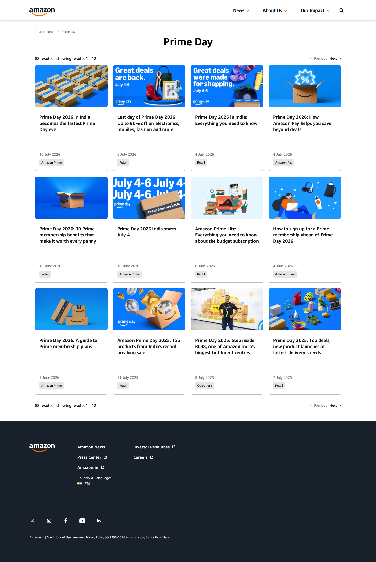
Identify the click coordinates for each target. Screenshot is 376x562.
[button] (248, 11)
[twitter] (35, 520)
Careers (140, 457)
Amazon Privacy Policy (88, 537)
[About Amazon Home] (42, 448)
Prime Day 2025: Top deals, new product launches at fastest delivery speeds (302, 346)
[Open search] (341, 10)
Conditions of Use (59, 537)
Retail (123, 162)
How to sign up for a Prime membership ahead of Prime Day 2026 (303, 235)
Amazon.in (87, 467)
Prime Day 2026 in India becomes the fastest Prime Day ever (67, 123)
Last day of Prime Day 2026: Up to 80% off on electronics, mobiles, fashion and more (148, 123)
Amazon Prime (51, 162)
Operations (204, 385)
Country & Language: (94, 477)
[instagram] (52, 520)
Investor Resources (151, 446)
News (238, 10)
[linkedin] (102, 520)
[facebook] (69, 520)
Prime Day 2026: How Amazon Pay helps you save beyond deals (302, 123)
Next (335, 58)
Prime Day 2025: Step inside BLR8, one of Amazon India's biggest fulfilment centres (225, 346)
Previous (318, 58)
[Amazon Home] (42, 12)
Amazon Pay (283, 162)
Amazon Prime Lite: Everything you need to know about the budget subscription (227, 235)
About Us (272, 10)
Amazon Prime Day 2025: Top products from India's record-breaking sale (148, 346)
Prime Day (68, 32)
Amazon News (45, 32)
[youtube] (85, 520)
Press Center (89, 457)
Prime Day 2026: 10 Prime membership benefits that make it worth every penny (67, 235)
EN (87, 483)
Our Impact (312, 10)
